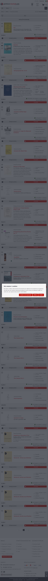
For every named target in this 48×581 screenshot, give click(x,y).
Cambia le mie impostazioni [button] (25, 294)
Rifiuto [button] (35, 294)
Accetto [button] (41, 294)
